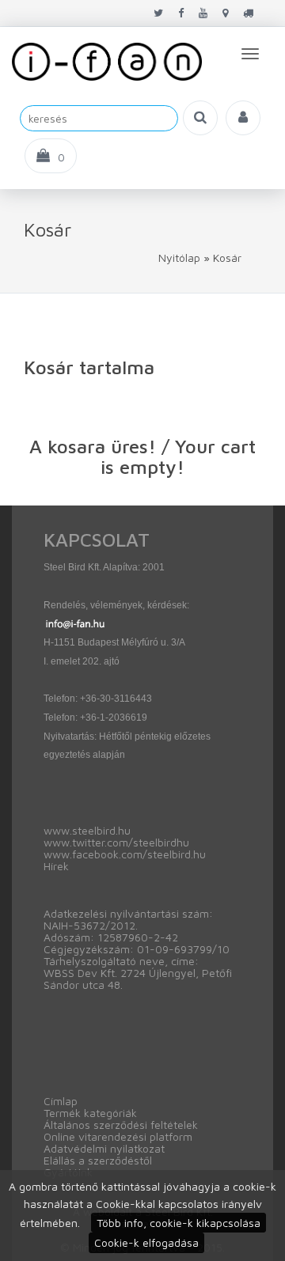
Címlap (61, 1101)
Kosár (227, 257)
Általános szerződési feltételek (121, 1124)
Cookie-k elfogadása (146, 1242)
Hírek (56, 866)
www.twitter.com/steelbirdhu (116, 842)
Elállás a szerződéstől (98, 1160)
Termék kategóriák (90, 1112)
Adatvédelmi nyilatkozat (104, 1148)
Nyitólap (179, 257)
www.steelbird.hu (87, 830)
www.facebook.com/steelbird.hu (125, 854)
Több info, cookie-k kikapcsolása (178, 1222)
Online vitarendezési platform (118, 1136)
